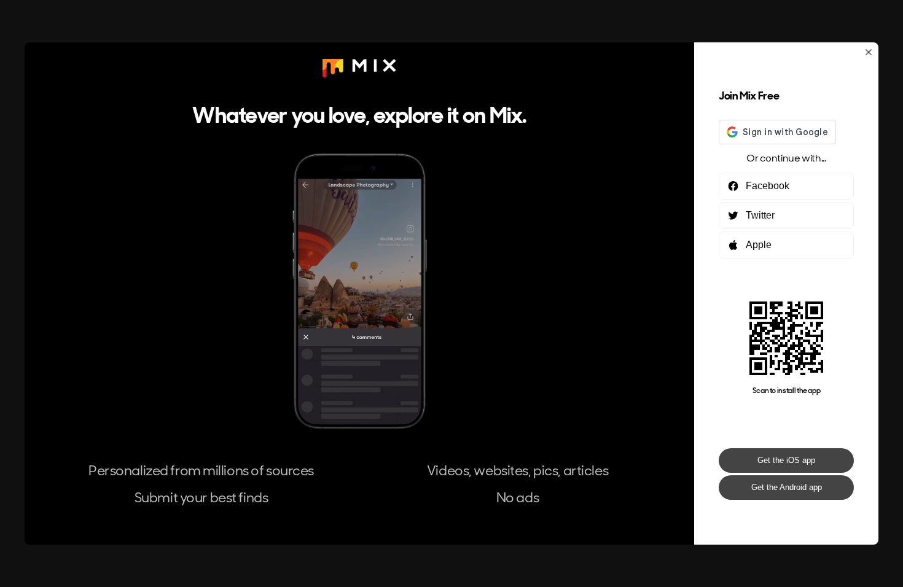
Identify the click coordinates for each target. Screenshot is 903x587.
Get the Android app (786, 487)
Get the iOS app (786, 460)
